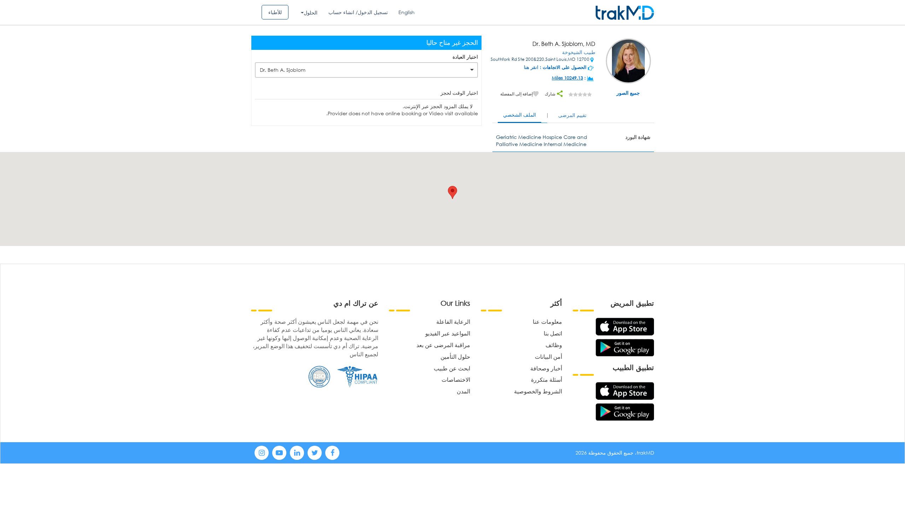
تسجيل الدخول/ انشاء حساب (358, 12)
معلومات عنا (547, 321)
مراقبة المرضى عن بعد (443, 345)
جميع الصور (628, 92)
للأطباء (275, 12)
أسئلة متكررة (546, 379)
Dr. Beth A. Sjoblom (282, 69)
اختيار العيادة (465, 56)
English (406, 12)
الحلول (310, 12)
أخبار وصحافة (546, 368)
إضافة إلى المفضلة (516, 94)
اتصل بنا (553, 333)
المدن (463, 391)
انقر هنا (531, 67)
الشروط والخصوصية (538, 391)
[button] (452, 192)
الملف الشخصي (519, 114)
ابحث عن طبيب (452, 368)
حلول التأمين (455, 356)
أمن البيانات (548, 356)
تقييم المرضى (572, 115)
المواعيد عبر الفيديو (447, 333)
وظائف (553, 345)
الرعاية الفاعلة (453, 321)
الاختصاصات (456, 379)
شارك (550, 94)
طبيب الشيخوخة (578, 52)
